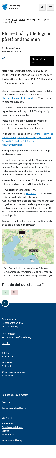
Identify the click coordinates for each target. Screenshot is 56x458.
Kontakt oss (8, 362)
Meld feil (6, 366)
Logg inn (6, 343)
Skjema (5, 431)
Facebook (7, 402)
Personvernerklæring (12, 440)
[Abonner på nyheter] (33, 63)
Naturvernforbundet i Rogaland (17, 98)
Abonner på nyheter (41, 59)
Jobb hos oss (8, 424)
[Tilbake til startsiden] (11, 7)
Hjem (14, 20)
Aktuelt (22, 20)
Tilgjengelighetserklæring (14, 408)
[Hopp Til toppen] (5, 303)
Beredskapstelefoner (12, 427)
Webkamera (8, 434)
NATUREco (31, 193)
